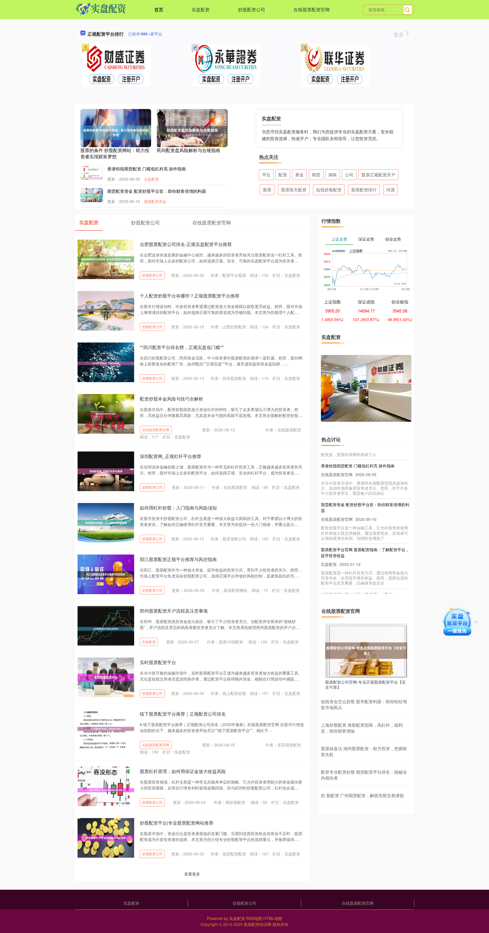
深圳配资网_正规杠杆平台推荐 (170, 456)
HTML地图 (272, 918)
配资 (282, 174)
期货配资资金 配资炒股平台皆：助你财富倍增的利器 (156, 191)
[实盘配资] (100, 9)
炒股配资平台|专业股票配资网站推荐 (176, 822)
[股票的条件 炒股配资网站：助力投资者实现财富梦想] (115, 132)
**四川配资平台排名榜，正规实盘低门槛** (182, 347)
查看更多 (192, 874)
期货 (316, 174)
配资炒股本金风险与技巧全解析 (171, 398)
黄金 (299, 174)
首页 (158, 9)
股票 (267, 189)
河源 (390, 189)
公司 (349, 174)
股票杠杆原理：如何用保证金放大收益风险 (183, 771)
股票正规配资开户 (378, 174)
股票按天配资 (293, 189)
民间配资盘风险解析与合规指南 (188, 150)
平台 (266, 174)
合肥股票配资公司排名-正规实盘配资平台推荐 (186, 244)
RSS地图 (254, 918)
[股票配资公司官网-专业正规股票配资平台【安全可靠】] (366, 650)
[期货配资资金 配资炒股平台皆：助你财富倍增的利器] (91, 195)
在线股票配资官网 (311, 9)
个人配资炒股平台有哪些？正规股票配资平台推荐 (189, 295)
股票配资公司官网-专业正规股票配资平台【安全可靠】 (365, 684)
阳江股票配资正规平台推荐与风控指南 (178, 559)
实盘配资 (201, 9)
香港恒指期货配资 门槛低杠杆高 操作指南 (146, 169)
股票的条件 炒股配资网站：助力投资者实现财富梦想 (114, 153)
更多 (399, 34)
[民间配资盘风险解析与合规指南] (192, 129)
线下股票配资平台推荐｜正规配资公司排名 (183, 714)
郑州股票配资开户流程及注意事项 (174, 610)
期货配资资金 (155, 201)
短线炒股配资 (329, 189)
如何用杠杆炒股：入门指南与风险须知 (178, 507)
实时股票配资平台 (158, 662)
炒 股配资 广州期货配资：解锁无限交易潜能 (362, 795)
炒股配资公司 (251, 9)
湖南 (332, 174)
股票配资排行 (364, 189)
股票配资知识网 (257, 924)
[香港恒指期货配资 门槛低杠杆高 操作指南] (91, 178)
